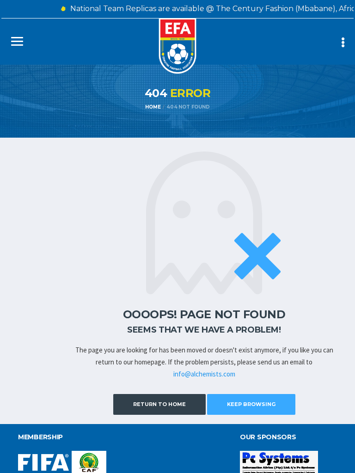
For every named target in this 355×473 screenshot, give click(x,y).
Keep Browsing (251, 404)
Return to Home (159, 404)
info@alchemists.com (204, 374)
